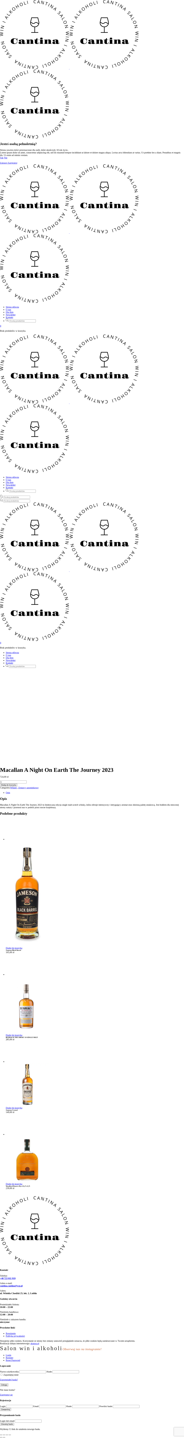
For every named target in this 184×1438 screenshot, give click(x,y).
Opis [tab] (8, 792)
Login (2, 1406)
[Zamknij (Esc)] (10, 1434)
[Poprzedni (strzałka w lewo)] (1, 1437)
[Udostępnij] (7, 1434)
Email (36, 1406)
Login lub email (7, 1421)
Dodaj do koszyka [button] (14, 948)
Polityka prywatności (15, 1336)
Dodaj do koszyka (8, 785)
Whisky (13, 787)
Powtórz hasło (105, 1406)
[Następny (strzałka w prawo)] (4, 1437)
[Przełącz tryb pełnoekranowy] (4, 1434)
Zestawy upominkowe (28, 787)
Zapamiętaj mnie (11, 1375)
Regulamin (11, 1333)
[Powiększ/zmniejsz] (1, 1434)
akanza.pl (34, 1343)
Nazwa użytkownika (9, 1371)
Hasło (49, 1371)
